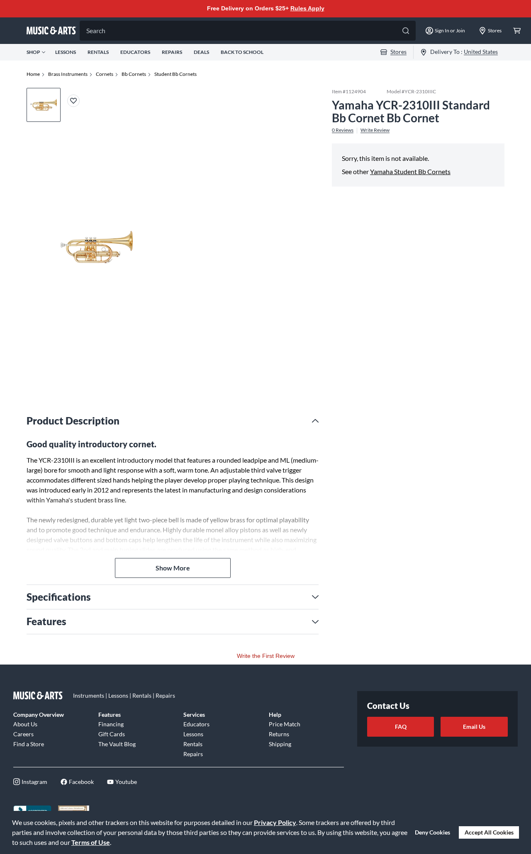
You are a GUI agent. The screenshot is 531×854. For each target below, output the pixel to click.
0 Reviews (342, 130)
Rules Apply (307, 8)
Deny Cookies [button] (432, 832)
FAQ (401, 726)
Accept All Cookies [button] (489, 832)
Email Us (474, 726)
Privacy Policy (275, 822)
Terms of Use (90, 842)
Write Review (375, 130)
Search (95, 30)
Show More (173, 568)
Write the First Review (266, 656)
